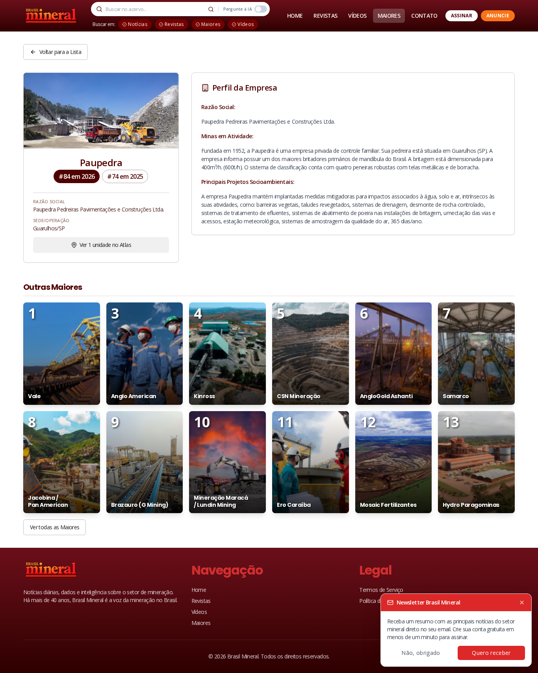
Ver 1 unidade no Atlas (105, 244)
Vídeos (199, 612)
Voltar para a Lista (60, 52)
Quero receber (491, 652)
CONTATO (424, 15)
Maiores (201, 623)
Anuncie (497, 15)
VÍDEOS (357, 15)
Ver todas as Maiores (54, 527)
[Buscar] (211, 9)
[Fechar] (522, 602)
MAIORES (389, 15)
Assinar (461, 15)
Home (198, 589)
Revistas (201, 600)
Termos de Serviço (381, 589)
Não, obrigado (420, 652)
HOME (294, 15)
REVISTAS (325, 15)
